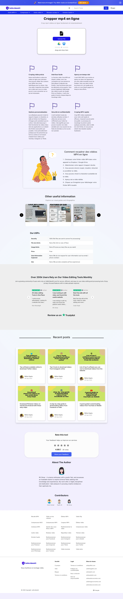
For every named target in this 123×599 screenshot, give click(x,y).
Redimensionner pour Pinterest (36, 544)
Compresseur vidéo (82, 527)
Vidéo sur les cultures (50, 517)
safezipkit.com (90, 572)
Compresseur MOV (37, 522)
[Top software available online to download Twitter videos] (31, 356)
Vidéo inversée (65, 549)
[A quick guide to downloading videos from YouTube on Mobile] (91, 393)
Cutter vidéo (35, 533)
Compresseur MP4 (51, 522)
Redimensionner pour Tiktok (66, 544)
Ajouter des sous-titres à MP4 (51, 527)
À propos (57, 565)
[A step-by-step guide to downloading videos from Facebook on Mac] (61, 393)
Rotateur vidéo (50, 533)
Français (97, 590)
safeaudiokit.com (91, 575)
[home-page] (16, 8)
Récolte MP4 (35, 516)
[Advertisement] (11, 43)
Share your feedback (61, 454)
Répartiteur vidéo (66, 533)
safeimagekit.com (91, 568)
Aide (56, 568)
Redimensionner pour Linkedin (80, 538)
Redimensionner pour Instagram (66, 538)
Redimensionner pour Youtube (51, 550)
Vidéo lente (79, 549)
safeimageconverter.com (92, 581)
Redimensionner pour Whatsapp (36, 550)
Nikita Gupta (28, 376)
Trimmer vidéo (80, 533)
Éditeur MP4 (64, 516)
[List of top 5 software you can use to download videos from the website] (91, 356)
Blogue (113, 8)
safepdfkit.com (90, 565)
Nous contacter (75, 573)
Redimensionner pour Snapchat (51, 544)
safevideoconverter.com (92, 585)
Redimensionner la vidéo (66, 527)
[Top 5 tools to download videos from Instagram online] (61, 356)
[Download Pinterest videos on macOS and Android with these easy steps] (31, 393)
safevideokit (35, 590)
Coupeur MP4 (65, 522)
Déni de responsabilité (75, 577)
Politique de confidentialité (75, 569)
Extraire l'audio (35, 537)
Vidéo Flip (79, 516)
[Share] (69, 8)
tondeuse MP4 (35, 527)
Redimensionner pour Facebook (51, 538)
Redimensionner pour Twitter (80, 544)
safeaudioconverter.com (92, 578)
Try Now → (83, 2)
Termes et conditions (61, 575)
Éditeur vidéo (80, 522)
